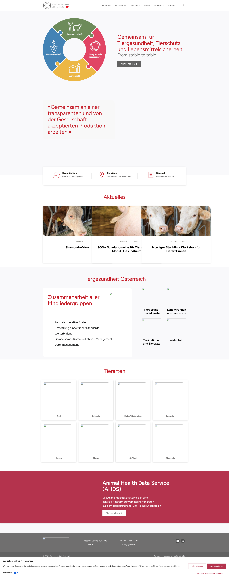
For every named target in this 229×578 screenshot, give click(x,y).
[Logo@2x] (56, 538)
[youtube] (178, 541)
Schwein (134, 241)
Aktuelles (79, 241)
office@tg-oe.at (127, 544)
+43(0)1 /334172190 (129, 540)
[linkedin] (183, 541)
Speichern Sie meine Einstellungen (210, 573)
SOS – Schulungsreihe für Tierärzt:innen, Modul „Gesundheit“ (126, 249)
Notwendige (8, 573)
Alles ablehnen (197, 566)
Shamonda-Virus (77, 247)
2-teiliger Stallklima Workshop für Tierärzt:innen (176, 249)
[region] (114, 567)
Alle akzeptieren (217, 566)
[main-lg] (56, 2)
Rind (183, 241)
